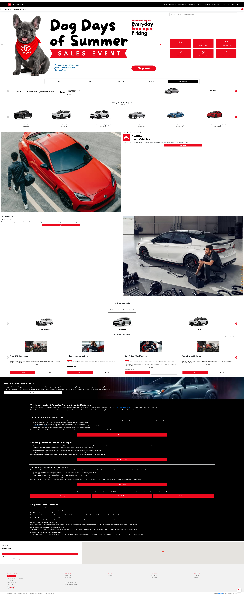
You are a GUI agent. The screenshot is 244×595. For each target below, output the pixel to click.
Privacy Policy (16, 593)
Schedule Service (233, 336)
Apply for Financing (122, 459)
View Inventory (182, 145)
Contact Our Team (183, 495)
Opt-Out (52, 593)
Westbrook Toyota (10, 593)
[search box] (203, 14)
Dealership (197, 573)
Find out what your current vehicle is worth (52, 449)
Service (110, 573)
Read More (32, 392)
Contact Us (12, 576)
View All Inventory (121, 104)
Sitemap (25, 593)
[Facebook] (8, 587)
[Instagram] (11, 587)
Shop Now (61, 225)
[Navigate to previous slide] (1, 45)
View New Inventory (60, 495)
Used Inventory (68, 579)
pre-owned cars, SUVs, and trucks (122, 407)
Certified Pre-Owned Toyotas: (40, 425)
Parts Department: (37, 477)
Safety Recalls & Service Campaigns (44, 593)
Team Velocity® (220, 593)
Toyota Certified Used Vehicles (71, 582)
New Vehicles (68, 575)
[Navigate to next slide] (162, 45)
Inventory (68, 573)
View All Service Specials (224, 336)
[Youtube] (13, 587)
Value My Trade (154, 577)
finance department (74, 445)
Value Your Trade (122, 495)
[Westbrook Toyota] (18, 4)
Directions (196, 577)
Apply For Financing (155, 575)
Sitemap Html (30, 593)
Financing (154, 573)
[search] (237, 4)
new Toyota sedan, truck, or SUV (67, 387)
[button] (163, 552)
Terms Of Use (21, 593)
